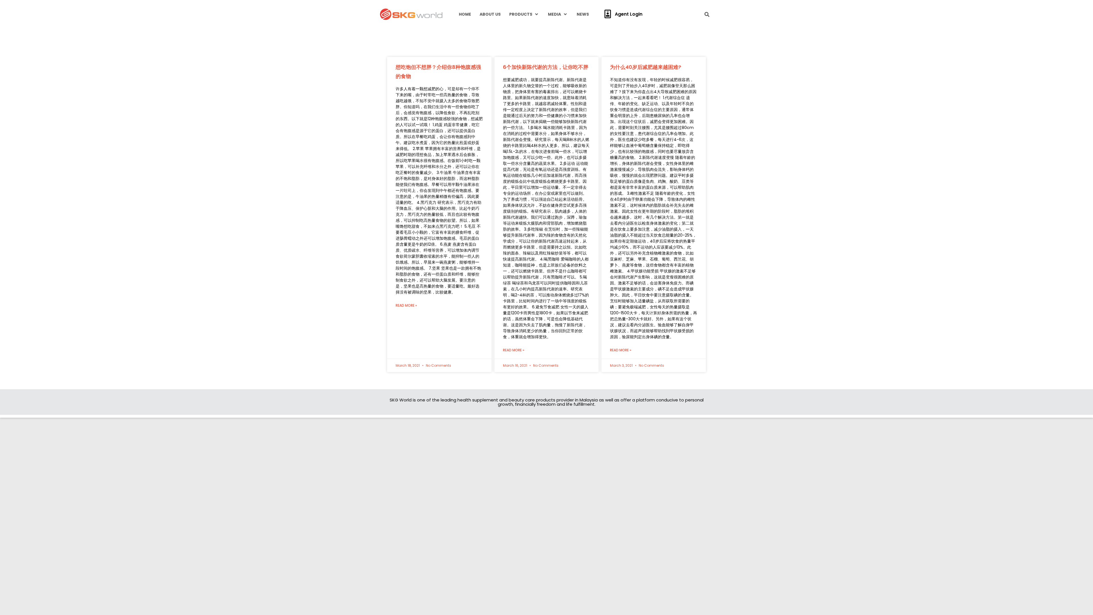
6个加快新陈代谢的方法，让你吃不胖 (545, 67)
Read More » (406, 305)
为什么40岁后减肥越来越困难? (645, 67)
